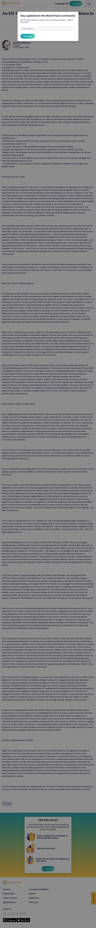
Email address (28, 28)
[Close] (75, 15)
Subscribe (27, 36)
